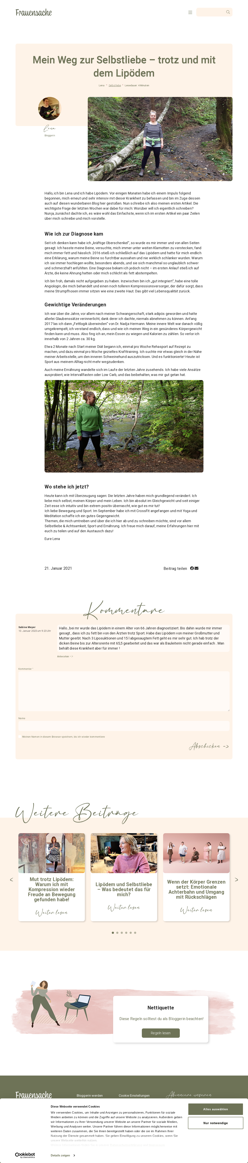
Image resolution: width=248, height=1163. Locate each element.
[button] (192, 568)
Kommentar (25, 668)
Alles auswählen (215, 1109)
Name (21, 718)
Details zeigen (60, 1155)
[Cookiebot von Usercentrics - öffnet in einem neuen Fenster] (25, 1155)
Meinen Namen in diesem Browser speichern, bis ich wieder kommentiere (63, 736)
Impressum (157, 1145)
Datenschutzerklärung (126, 1145)
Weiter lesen (52, 912)
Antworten (63, 656)
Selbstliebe (115, 85)
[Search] (228, 12)
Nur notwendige (215, 1123)
